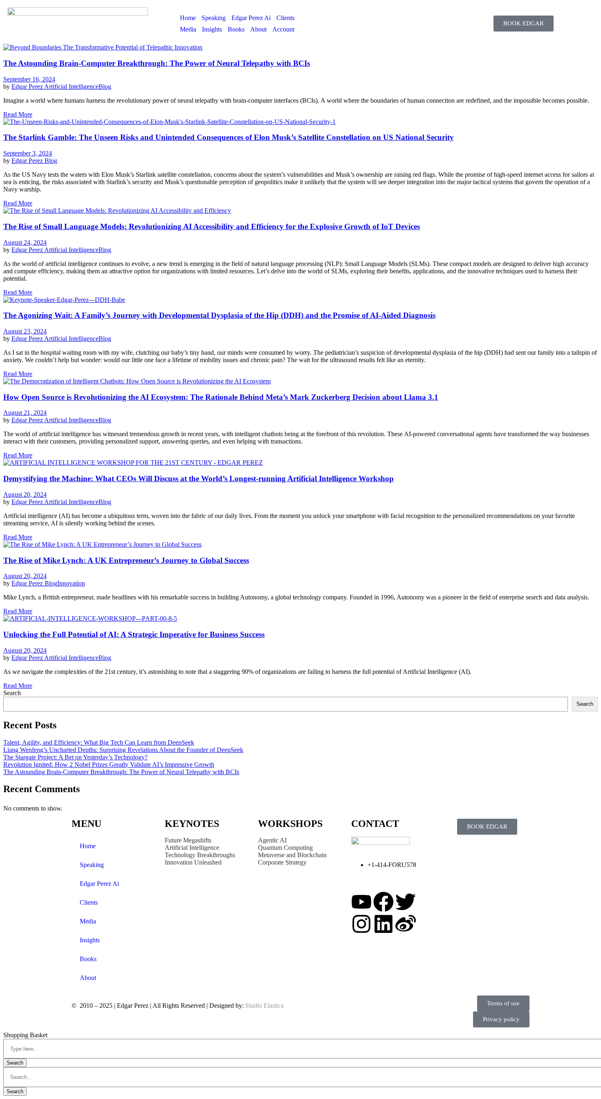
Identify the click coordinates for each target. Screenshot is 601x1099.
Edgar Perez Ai (251, 17)
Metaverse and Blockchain (292, 854)
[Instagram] (361, 924)
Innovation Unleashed (193, 862)
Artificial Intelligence (71, 86)
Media (188, 29)
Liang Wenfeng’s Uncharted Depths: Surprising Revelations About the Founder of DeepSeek (123, 749)
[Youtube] (361, 902)
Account (283, 29)
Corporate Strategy (282, 862)
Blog (105, 86)
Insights (212, 29)
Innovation (71, 583)
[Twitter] (405, 902)
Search (12, 692)
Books (236, 29)
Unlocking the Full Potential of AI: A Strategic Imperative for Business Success (134, 634)
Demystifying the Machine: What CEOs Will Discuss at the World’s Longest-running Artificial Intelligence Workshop (198, 478)
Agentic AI (272, 840)
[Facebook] (383, 902)
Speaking (214, 17)
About (258, 29)
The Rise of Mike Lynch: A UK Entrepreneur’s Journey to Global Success (126, 560)
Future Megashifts (188, 840)
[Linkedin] (383, 924)
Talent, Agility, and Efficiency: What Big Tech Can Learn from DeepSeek (98, 742)
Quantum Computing (285, 847)
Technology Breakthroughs (200, 854)
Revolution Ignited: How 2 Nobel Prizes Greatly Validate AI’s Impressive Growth (108, 764)
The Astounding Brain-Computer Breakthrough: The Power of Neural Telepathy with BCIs (156, 63)
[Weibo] (405, 924)
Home (188, 17)
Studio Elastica (264, 1005)
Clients (285, 17)
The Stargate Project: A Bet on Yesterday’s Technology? (75, 757)
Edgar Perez (27, 86)
